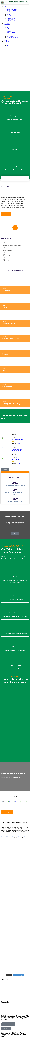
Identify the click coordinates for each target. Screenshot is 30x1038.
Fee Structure (10, 22)
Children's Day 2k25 (17, 439)
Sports (8, 38)
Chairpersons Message (12, 9)
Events (5, 42)
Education (15, 577)
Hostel (5, 40)
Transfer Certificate (11, 19)
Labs (8, 28)
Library (8, 27)
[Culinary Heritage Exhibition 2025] (6, 448)
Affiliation (9, 15)
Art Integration (7, 41)
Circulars (9, 14)
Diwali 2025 (15, 459)
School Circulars (15, 132)
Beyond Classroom (8, 35)
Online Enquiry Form (11, 20)
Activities (3, 988)
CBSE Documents (11, 13)
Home (5, 6)
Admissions (6, 17)
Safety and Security (11, 32)
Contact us (6, 44)
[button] (2, 802)
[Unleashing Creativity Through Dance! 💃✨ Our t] (8, 868)
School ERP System (11, 33)
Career (8, 45)
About (5, 7)
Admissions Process (11, 18)
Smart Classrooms (11, 26)
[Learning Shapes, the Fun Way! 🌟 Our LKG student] (22, 862)
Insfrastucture (7, 24)
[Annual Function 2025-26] (6, 428)
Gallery (2, 990)
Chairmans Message (11, 10)
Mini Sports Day (7, 255)
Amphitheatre (10, 29)
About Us (3, 983)
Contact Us (3, 993)
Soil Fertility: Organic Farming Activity (12, 245)
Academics (6, 23)
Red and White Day (7, 250)
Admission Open (7, 260)
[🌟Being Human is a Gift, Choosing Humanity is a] (22, 904)
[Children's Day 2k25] (6, 438)
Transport (9, 31)
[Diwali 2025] (6, 458)
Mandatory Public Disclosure (7, 998)
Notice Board (6, 238)
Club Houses (10, 36)
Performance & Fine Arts (12, 37)
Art (15, 630)
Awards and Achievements (13, 11)
